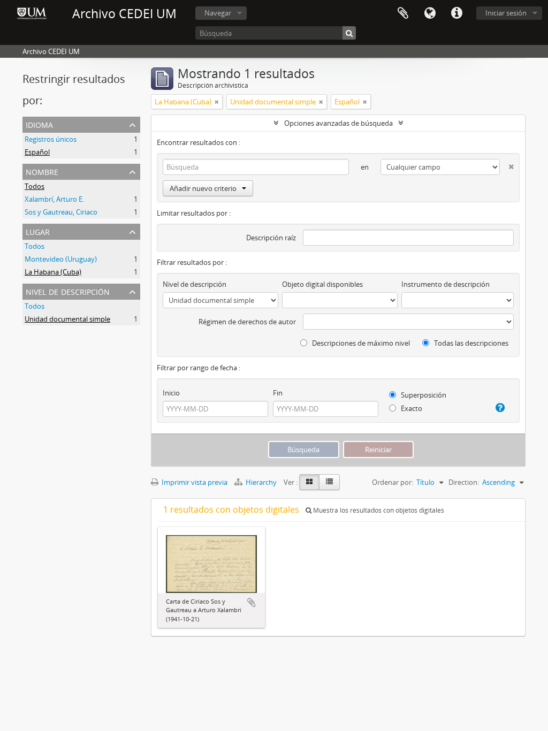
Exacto (410, 408)
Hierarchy (261, 482)
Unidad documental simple (67, 319)
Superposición (422, 395)
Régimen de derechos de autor (247, 321)
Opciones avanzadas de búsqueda (338, 123)
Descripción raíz (271, 237)
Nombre (42, 171)
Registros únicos (51, 139)
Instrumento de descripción (445, 284)
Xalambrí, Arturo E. (54, 199)
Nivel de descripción (68, 291)
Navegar (217, 13)
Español (37, 152)
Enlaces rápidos (456, 13)
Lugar (38, 231)
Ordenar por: (392, 482)
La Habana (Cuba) (53, 272)
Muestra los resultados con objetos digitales (377, 510)
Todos (34, 186)
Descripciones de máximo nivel (360, 343)
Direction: (463, 482)
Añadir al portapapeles (251, 602)
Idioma (429, 13)
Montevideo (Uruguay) (61, 259)
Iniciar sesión (506, 13)
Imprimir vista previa (193, 482)
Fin (278, 393)
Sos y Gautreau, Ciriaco (61, 212)
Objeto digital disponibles (322, 284)
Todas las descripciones (470, 343)
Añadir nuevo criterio (203, 188)
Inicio (171, 393)
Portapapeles (403, 13)
